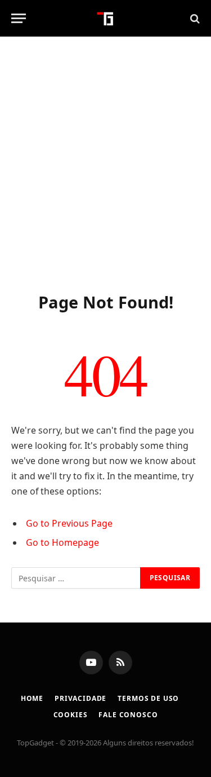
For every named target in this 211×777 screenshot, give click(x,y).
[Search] (194, 18)
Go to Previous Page (69, 523)
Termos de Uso (148, 698)
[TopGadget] (105, 18)
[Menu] (18, 18)
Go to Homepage (62, 542)
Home (32, 698)
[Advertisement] (105, 162)
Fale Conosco (128, 714)
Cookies (70, 714)
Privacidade (80, 698)
